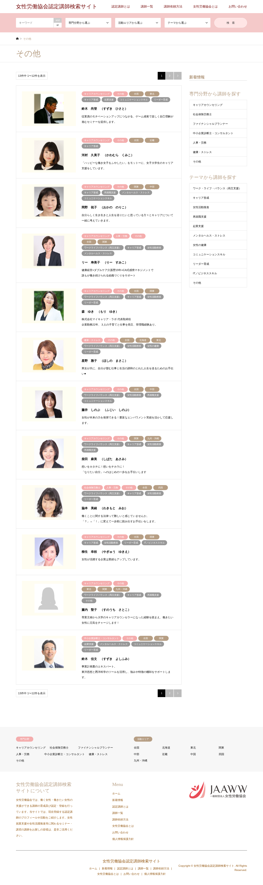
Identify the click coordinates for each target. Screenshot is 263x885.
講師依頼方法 (173, 6)
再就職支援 (199, 216)
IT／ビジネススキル (205, 273)
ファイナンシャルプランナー (210, 123)
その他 (197, 161)
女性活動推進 (201, 207)
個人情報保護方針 (123, 838)
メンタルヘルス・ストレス (209, 235)
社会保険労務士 (202, 114)
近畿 (165, 754)
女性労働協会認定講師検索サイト (131, 861)
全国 (136, 747)
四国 (221, 754)
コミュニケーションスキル (209, 254)
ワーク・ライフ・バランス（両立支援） (217, 188)
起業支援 (198, 226)
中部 (136, 754)
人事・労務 (199, 142)
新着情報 (117, 800)
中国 (193, 754)
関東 (221, 747)
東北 (193, 747)
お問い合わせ (238, 6)
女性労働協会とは (205, 6)
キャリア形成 (201, 197)
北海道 (166, 747)
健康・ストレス (202, 152)
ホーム (116, 793)
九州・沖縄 (140, 760)
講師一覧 (147, 6)
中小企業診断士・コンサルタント (213, 133)
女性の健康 (199, 244)
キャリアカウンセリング (208, 104)
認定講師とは (120, 6)
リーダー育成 (201, 263)
